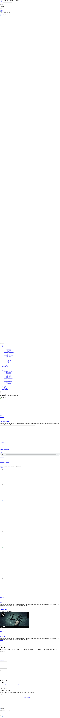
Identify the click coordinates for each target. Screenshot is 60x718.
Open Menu (2, 343)
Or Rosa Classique (8, 350)
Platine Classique (8, 349)
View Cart (1, 14)
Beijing (34, 696)
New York (8, 696)
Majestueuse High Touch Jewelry (9, 352)
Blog (0, 447)
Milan (4, 696)
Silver (8, 362)
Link (2, 447)
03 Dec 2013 (2, 415)
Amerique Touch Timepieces (8, 381)
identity (4, 600)
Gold (8, 361)
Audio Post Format (3, 463)
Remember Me (3, 6)
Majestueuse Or (8, 354)
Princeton (7, 359)
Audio (1, 462)
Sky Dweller (2, 669)
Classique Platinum (8, 356)
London (12, 696)
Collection (3, 370)
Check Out (4, 14)
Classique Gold (8, 380)
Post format (7, 462)
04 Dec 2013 (2, 678)
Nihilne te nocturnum (4, 602)
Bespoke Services (4, 347)
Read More (1, 452)
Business (1, 600)
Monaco (20, 696)
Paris (0, 696)
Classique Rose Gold (9, 357)
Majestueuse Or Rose (9, 353)
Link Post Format (3, 609)
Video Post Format (3, 636)
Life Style (3, 462)
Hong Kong (29, 696)
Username (1, 2)
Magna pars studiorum (4, 449)
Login (1, 1)
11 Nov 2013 (2, 629)
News (4, 447)
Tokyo (31, 697)
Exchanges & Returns (5, 366)
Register (1, 9)
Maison (3, 345)
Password (1, 4)
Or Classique (7, 351)
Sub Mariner (2, 660)
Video (3, 634)
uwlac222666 (2, 417)
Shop (2, 363)
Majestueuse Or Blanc (9, 375)
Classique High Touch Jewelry (8, 348)
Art (2, 346)
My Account (4, 386)
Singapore (24, 696)
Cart (4, 364)
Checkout (5, 365)
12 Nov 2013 (2, 457)
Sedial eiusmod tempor (4, 421)
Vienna (16, 696)
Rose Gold (9, 360)
